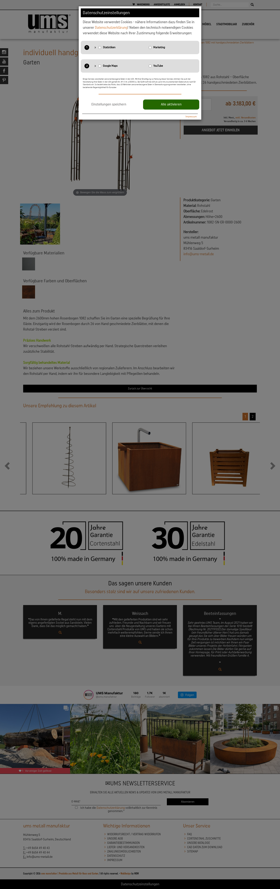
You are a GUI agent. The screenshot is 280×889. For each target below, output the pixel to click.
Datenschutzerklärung (111, 27)
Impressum (191, 116)
